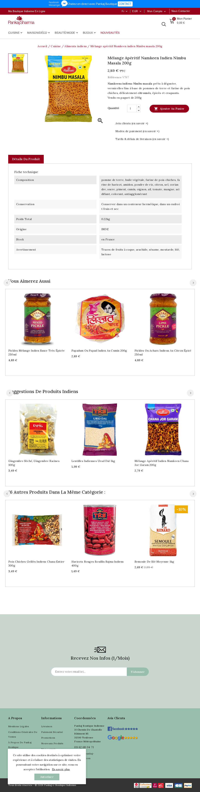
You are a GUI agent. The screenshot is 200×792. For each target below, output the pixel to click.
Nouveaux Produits (52, 743)
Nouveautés (110, 32)
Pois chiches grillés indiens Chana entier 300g (36, 563)
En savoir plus (61, 769)
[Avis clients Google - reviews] (122, 737)
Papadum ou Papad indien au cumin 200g (99, 350)
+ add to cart (33, 317)
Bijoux (89, 33)
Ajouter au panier (169, 109)
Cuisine (15, 33)
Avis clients (116, 718)
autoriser (47, 777)
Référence (115, 77)
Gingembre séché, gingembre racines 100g (34, 463)
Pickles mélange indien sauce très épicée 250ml (36, 352)
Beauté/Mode (67, 33)
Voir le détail (41, 317)
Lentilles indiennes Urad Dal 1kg (93, 461)
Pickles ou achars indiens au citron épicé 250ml (163, 352)
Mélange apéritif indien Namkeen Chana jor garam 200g (161, 463)
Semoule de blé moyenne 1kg (154, 561)
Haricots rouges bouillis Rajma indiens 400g (97, 563)
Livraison (46, 726)
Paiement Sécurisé (52, 732)
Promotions (48, 737)
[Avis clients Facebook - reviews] (122, 727)
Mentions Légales (18, 726)
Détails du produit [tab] (26, 159)
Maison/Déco (39, 33)
